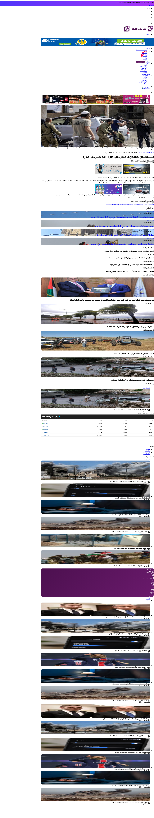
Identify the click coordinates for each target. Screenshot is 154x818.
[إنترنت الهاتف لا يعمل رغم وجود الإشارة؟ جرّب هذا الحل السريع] (95, 496)
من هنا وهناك (146, 75)
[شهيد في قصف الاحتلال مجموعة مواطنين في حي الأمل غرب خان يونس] (95, 632)
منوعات (144, 85)
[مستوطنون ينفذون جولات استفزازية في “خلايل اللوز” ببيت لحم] (97, 376)
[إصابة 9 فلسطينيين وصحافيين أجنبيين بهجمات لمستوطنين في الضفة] (95, 563)
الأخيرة (148, 600)
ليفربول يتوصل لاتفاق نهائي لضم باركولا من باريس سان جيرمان (132, 667)
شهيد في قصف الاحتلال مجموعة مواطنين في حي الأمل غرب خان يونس (122, 217)
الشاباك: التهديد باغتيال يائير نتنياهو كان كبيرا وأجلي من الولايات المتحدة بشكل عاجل (126, 617)
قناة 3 (145, 57)
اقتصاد (145, 78)
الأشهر (148, 599)
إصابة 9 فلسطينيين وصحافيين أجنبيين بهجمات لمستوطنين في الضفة (122, 244)
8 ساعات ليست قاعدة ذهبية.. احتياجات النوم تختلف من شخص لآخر (131, 514)
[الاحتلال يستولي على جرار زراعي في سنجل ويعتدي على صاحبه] (97, 350)
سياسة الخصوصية (141, 50)
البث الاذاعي (146, 88)
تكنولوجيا (144, 80)
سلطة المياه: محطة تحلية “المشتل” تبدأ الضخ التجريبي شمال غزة (125, 235)
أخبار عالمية (144, 69)
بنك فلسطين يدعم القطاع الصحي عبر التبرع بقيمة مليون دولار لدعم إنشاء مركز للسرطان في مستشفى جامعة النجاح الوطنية (111, 300)
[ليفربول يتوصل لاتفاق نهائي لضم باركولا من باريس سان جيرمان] (95, 665)
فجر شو (143, 62)
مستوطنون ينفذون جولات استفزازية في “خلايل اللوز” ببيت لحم (132, 380)
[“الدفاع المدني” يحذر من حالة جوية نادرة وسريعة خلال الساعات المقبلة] (97, 323)
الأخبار (148, 63)
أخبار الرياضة (143, 66)
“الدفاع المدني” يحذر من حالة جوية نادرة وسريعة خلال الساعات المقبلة (130, 327)
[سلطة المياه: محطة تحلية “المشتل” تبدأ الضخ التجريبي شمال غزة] (95, 546)
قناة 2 (144, 56)
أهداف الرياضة (146, 74)
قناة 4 (145, 59)
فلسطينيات (143, 71)
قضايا (145, 83)
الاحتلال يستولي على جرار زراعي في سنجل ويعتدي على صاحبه (133, 353)
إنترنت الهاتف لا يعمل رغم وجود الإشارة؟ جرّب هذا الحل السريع (132, 498)
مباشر (147, 51)
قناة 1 (144, 53)
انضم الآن (151, 5)
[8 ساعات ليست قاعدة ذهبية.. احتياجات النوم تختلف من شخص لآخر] (95, 513)
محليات (145, 72)
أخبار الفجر (144, 68)
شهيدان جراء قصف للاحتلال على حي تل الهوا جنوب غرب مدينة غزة (124, 226)
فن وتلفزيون (143, 81)
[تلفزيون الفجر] (130, 31)
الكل (145, 65)
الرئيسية (148, 48)
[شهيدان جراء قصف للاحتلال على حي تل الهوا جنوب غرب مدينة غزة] (95, 530)
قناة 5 (145, 60)
